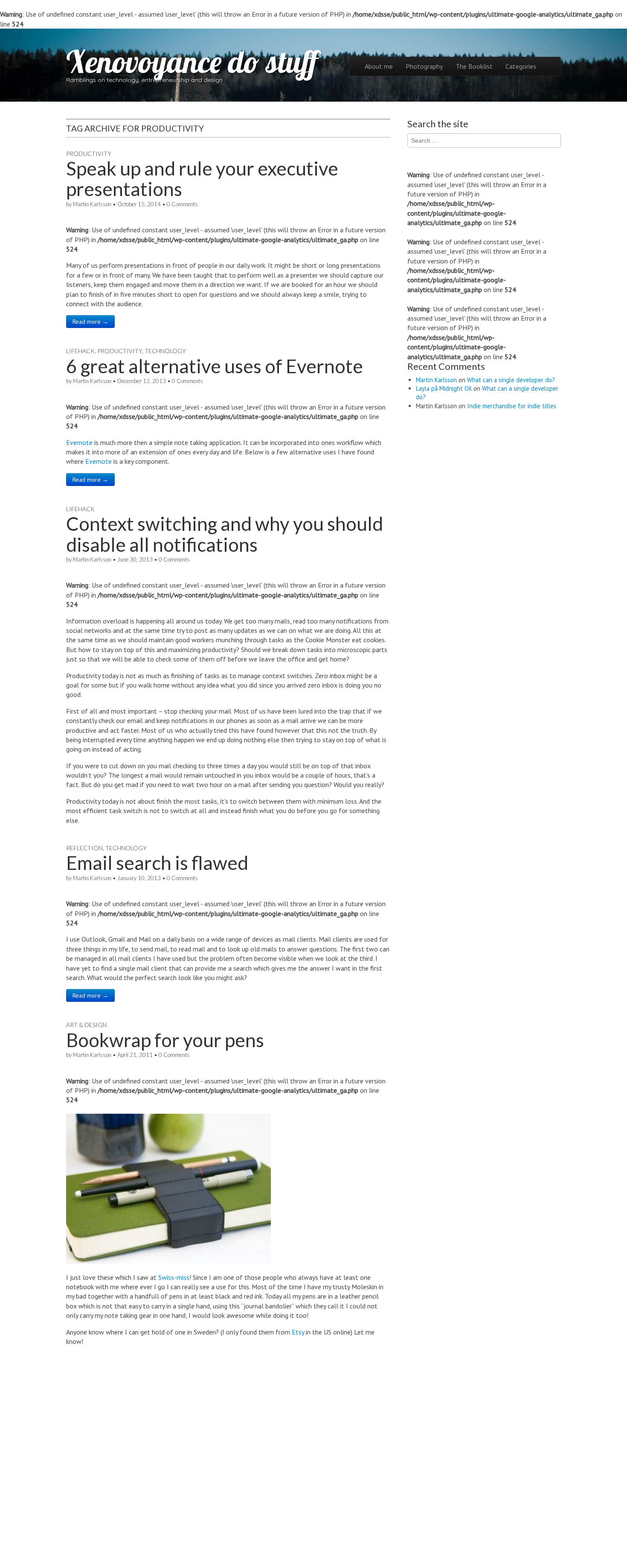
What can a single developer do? (511, 380)
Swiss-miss (173, 1277)
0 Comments (182, 204)
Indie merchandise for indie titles (511, 406)
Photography (424, 66)
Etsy (298, 1332)
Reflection (84, 848)
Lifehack (80, 350)
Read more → (90, 321)
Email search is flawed (157, 863)
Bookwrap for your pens (165, 1040)
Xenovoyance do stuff (192, 61)
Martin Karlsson (92, 204)
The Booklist (474, 66)
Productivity (88, 153)
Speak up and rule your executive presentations (202, 178)
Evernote (79, 442)
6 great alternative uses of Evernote (214, 366)
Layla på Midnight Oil (444, 388)
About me (379, 66)
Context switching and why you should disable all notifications (224, 533)
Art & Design (86, 1024)
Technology (165, 350)
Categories (520, 66)
